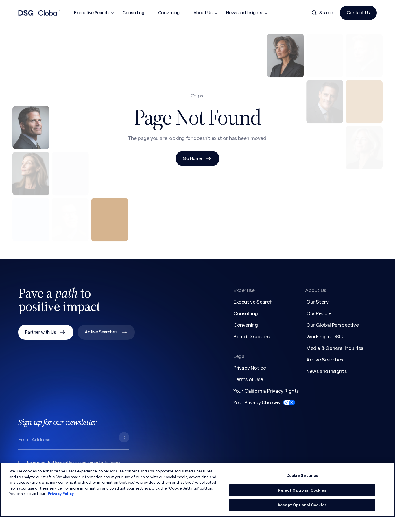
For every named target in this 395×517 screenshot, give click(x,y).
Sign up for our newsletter (57, 422)
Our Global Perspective (332, 325)
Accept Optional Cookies (302, 505)
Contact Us (358, 12)
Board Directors (251, 336)
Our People (318, 313)
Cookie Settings (302, 475)
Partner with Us (40, 332)
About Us (202, 12)
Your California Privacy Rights (266, 391)
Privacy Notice (249, 367)
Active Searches (101, 332)
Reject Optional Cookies (302, 490)
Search (326, 12)
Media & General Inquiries (334, 348)
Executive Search (91, 12)
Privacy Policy (61, 494)
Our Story (317, 301)
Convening (169, 12)
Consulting (133, 12)
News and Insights (244, 12)
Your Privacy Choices (256, 402)
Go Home (192, 158)
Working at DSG (324, 336)
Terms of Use (248, 379)
